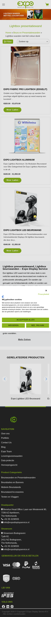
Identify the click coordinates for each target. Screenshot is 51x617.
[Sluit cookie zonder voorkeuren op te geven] (46, 290)
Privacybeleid (43, 294)
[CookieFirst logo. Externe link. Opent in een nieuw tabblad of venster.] (3, 297)
